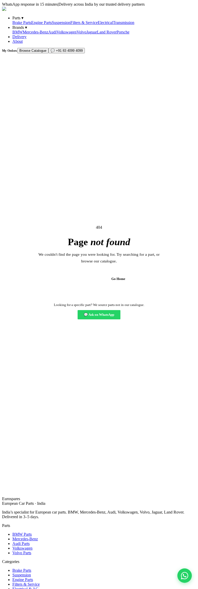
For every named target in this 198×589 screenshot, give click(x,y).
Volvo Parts (21, 553)
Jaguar (91, 32)
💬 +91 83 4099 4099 (67, 51)
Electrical (105, 22)
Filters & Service (84, 22)
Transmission (123, 22)
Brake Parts (21, 22)
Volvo (81, 32)
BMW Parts (22, 534)
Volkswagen (66, 32)
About (17, 41)
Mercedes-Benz (35, 32)
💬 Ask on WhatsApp (99, 315)
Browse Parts (83, 279)
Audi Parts (21, 543)
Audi (52, 32)
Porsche (123, 32)
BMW (17, 32)
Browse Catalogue (32, 51)
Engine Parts (41, 22)
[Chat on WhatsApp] (184, 575)
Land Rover (107, 32)
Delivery (19, 37)
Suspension (61, 22)
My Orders (9, 51)
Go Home (118, 279)
